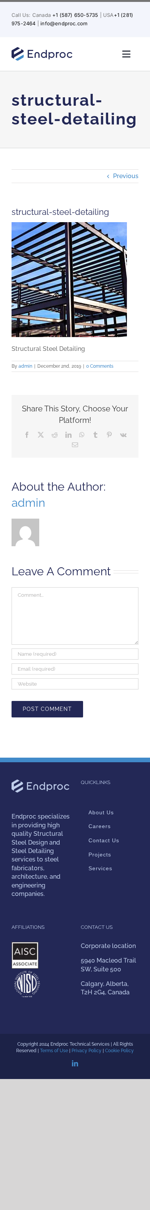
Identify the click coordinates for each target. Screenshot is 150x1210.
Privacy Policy (87, 1050)
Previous (125, 176)
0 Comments (99, 366)
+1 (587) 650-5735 (75, 15)
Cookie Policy (119, 1050)
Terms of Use (54, 1050)
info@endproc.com (63, 23)
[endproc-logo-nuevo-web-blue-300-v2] (42, 49)
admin (25, 366)
